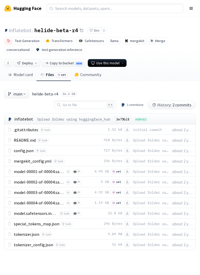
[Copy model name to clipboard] (81, 30)
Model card (23, 74)
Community (90, 74)
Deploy (27, 63)
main (17, 93)
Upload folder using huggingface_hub (73, 119)
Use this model (108, 63)
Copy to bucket (66, 63)
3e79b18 (122, 119)
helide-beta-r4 (56, 30)
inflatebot (20, 30)
